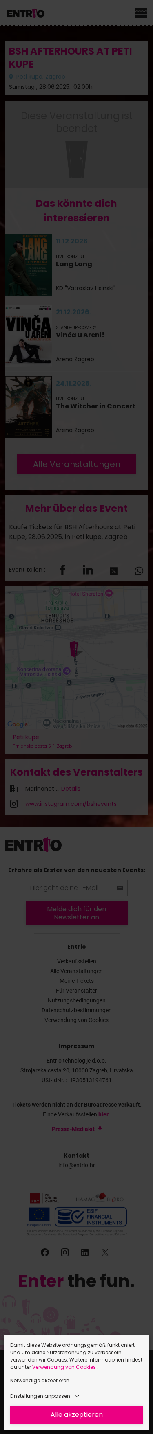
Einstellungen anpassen (40, 1395)
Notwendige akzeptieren (39, 1380)
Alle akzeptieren (77, 1414)
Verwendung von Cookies (64, 1367)
